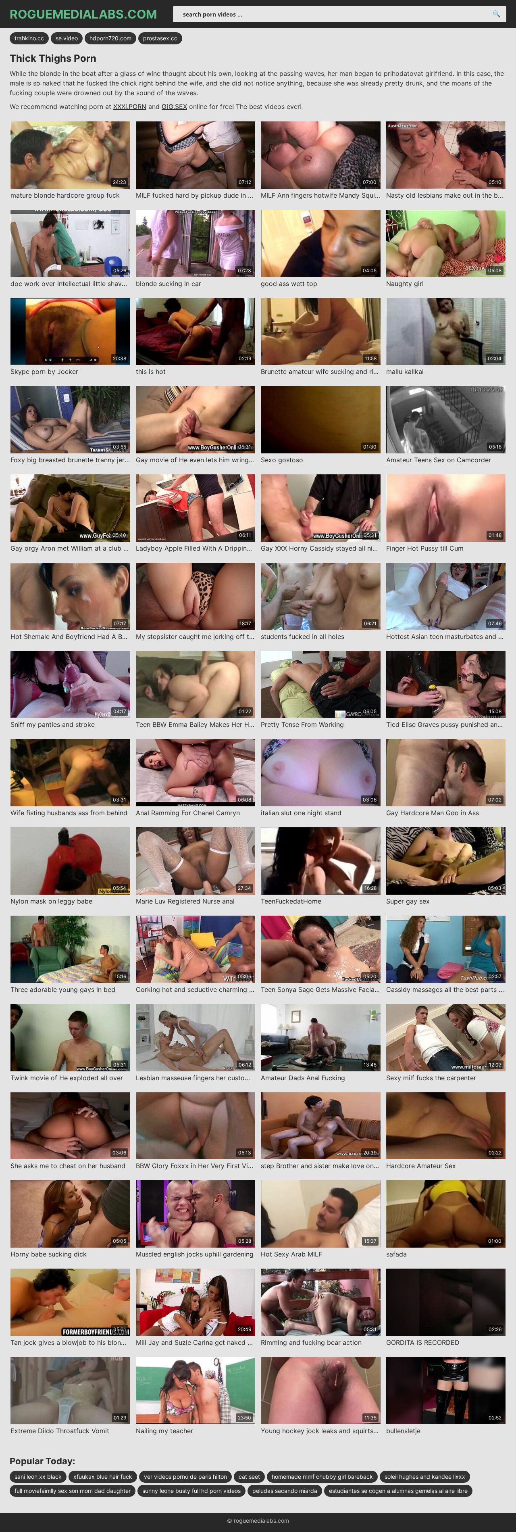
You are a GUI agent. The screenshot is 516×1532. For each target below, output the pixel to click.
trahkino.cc (29, 38)
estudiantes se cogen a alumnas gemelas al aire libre (398, 1490)
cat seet (249, 1476)
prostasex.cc (160, 38)
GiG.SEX (174, 106)
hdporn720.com (110, 38)
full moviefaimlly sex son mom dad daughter (73, 1490)
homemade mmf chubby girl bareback (322, 1476)
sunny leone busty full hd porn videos (191, 1490)
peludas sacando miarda (284, 1490)
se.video (67, 38)
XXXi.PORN (129, 106)
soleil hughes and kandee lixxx (425, 1476)
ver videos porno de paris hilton (185, 1476)
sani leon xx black (38, 1476)
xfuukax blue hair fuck (102, 1476)
